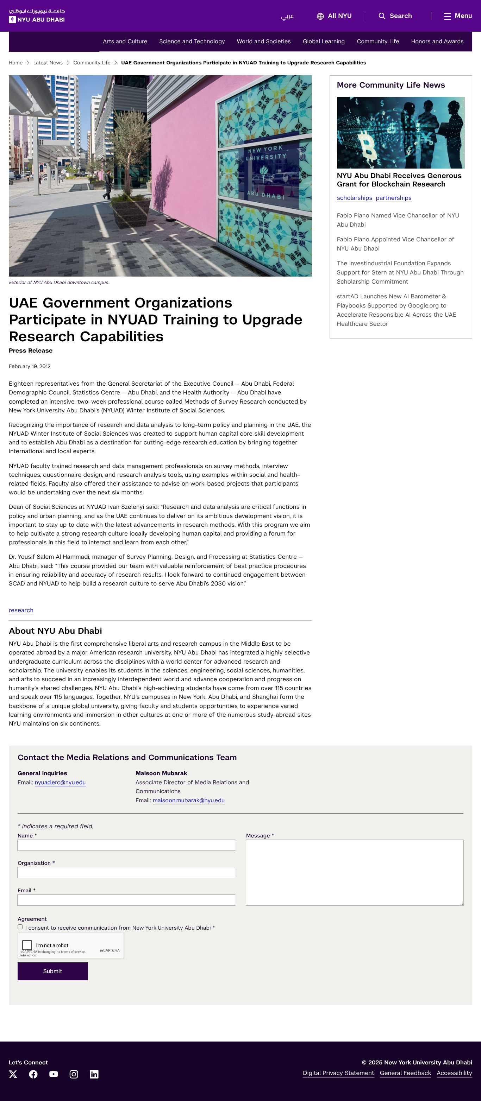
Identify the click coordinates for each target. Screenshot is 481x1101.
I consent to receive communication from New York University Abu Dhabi (120, 927)
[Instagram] (74, 1075)
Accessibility (454, 1073)
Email (27, 890)
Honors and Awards (437, 41)
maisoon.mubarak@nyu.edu (189, 800)
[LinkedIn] (94, 1075)
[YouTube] (53, 1075)
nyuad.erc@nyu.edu (60, 782)
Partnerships (394, 198)
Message (260, 835)
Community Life (378, 41)
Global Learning (324, 41)
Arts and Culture (125, 41)
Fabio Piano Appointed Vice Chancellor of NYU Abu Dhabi (396, 243)
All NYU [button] (340, 16)
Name (27, 835)
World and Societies (264, 41)
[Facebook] (33, 1075)
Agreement (32, 919)
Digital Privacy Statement (338, 1073)
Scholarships (355, 198)
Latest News (48, 63)
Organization (36, 863)
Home (16, 63)
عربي (287, 16)
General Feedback (405, 1073)
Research (21, 610)
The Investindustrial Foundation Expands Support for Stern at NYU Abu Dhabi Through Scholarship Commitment (400, 272)
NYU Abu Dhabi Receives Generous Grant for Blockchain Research (399, 180)
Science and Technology (192, 41)
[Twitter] (13, 1075)
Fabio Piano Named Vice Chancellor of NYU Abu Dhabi (398, 219)
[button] (398, 16)
